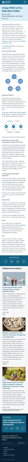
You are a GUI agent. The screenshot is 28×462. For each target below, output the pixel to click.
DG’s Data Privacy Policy (8, 449)
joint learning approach (7, 182)
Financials (5, 447)
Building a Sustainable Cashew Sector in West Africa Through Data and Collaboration (13, 335)
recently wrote (6, 24)
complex (4, 101)
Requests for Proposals (8, 455)
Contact (5, 451)
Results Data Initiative (10, 46)
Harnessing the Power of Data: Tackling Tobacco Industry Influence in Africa (12, 289)
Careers (5, 453)
